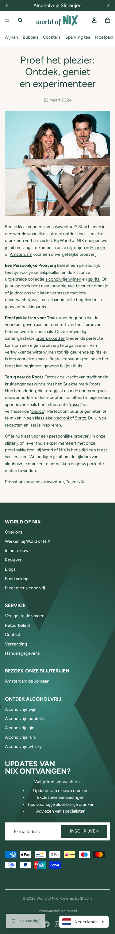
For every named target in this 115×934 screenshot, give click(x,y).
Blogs (10, 569)
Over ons (13, 532)
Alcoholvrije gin (19, 727)
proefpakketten (50, 338)
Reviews (13, 560)
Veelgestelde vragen (24, 615)
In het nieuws (18, 550)
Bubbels (30, 37)
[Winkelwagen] (107, 20)
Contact (13, 634)
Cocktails (52, 37)
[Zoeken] (20, 20)
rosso (75, 404)
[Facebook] (46, 924)
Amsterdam (21, 254)
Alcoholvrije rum (20, 737)
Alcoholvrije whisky (23, 746)
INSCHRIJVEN (84, 831)
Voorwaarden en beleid (57, 911)
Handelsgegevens (22, 653)
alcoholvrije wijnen (63, 279)
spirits (94, 279)
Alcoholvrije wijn (20, 709)
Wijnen (11, 37)
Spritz (80, 418)
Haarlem (98, 247)
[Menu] (7, 20)
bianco (37, 411)
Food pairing (17, 578)
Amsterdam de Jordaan (27, 681)
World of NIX (47, 898)
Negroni (61, 418)
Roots (95, 384)
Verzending (16, 644)
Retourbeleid (17, 625)
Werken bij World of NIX (27, 541)
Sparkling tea (77, 37)
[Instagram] (57, 924)
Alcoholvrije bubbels (24, 718)
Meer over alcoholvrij (25, 588)
